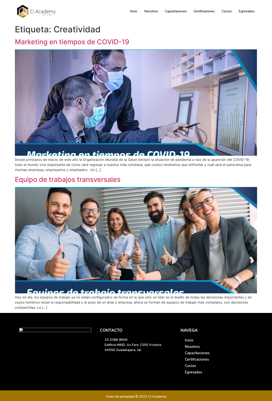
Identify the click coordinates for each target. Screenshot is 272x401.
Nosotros (151, 11)
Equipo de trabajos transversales (67, 179)
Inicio (133, 11)
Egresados (247, 11)
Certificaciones (204, 11)
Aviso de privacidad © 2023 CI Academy (136, 396)
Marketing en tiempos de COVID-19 (72, 42)
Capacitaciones (176, 11)
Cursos (227, 11)
